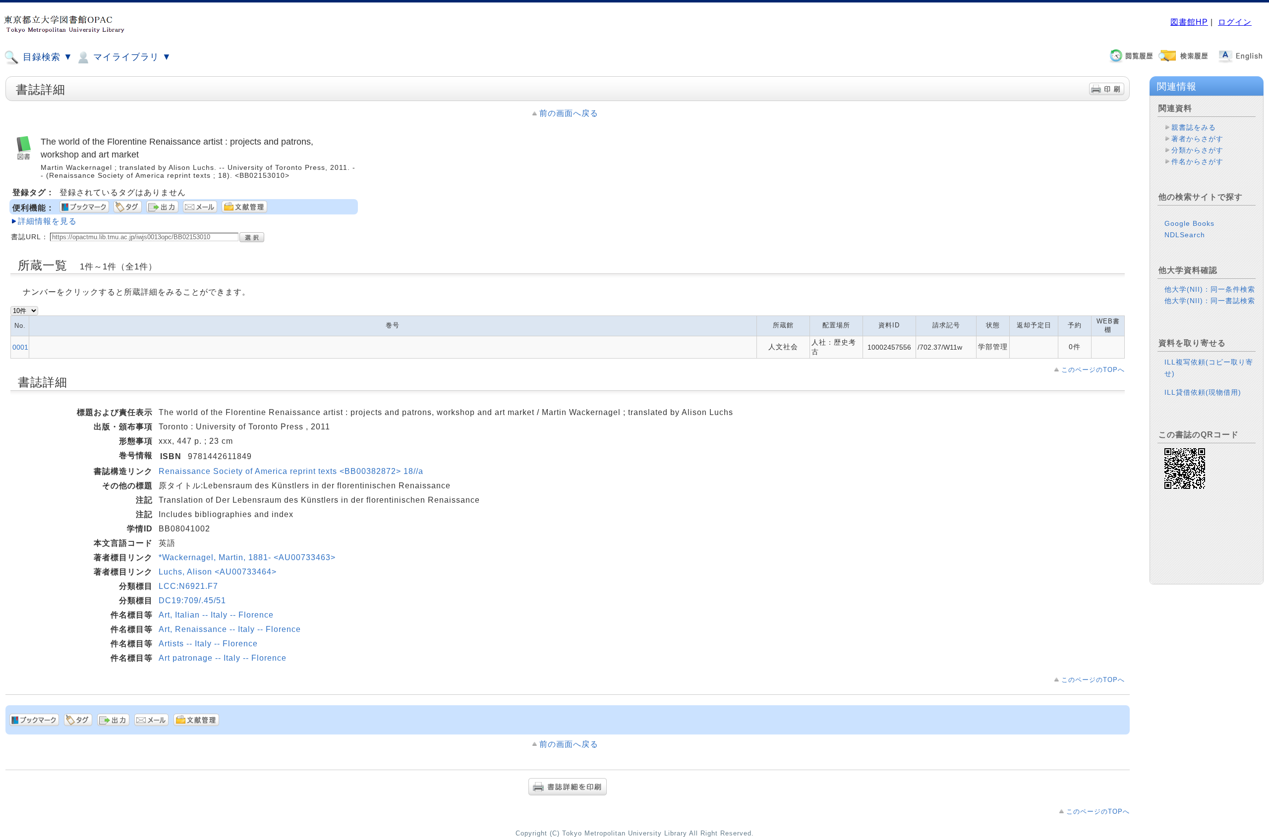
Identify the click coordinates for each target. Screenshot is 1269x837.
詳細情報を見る (47, 221)
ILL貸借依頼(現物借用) (1202, 392)
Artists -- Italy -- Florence (208, 643)
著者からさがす (1197, 139)
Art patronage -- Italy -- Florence (223, 658)
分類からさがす (1197, 150)
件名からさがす (1197, 161)
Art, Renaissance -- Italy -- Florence (230, 629)
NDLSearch (1184, 235)
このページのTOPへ (1093, 369)
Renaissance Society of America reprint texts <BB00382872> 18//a (291, 471)
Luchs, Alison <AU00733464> (218, 572)
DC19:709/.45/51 (192, 600)
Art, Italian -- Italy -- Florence (216, 615)
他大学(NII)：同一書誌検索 (1209, 301)
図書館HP (1189, 22)
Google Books (1189, 223)
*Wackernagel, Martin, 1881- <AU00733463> (247, 557)
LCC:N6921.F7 (188, 586)
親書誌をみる (1193, 127)
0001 (20, 347)
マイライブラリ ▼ (131, 57)
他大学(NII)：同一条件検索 (1209, 289)
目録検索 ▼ (46, 57)
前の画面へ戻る (568, 113)
